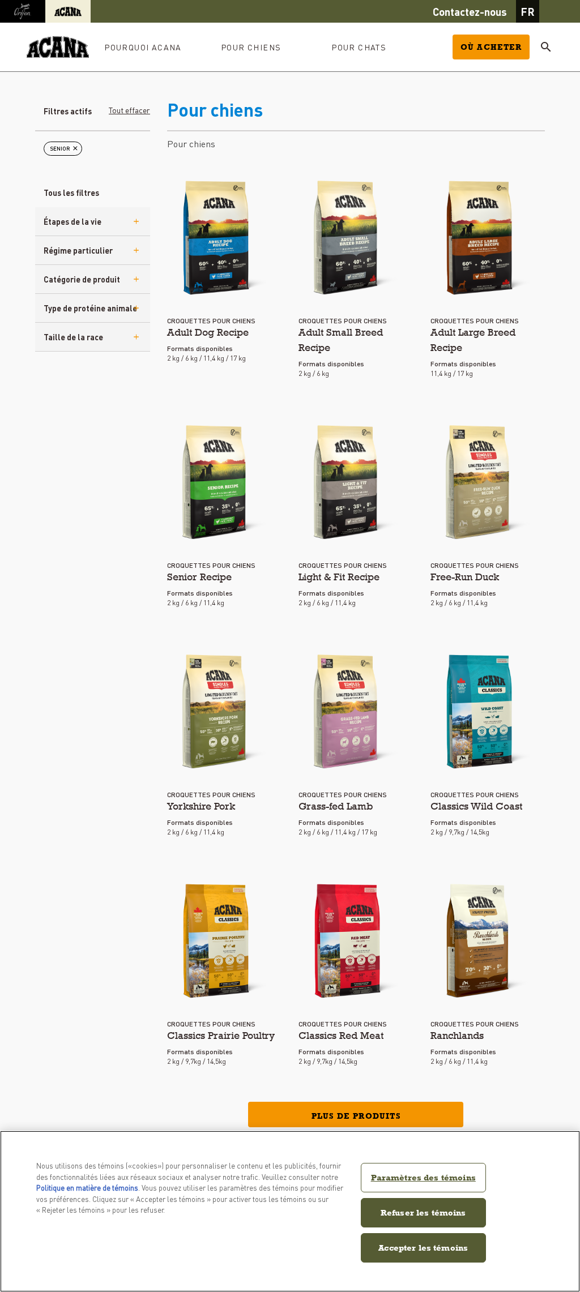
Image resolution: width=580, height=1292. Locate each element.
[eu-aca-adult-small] (348, 237)
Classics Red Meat (340, 1035)
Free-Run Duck (464, 577)
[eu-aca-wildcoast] (480, 711)
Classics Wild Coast (476, 806)
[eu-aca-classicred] (348, 941)
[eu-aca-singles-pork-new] (216, 711)
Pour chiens (191, 143)
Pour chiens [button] (251, 47)
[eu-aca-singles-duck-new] (480, 482)
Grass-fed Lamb (335, 806)
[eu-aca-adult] (216, 237)
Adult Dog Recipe (208, 332)
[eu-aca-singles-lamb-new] (348, 711)
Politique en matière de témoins (87, 1187)
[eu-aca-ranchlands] (480, 941)
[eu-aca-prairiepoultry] (216, 941)
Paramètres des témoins (423, 1177)
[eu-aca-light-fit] (348, 482)
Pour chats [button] (358, 47)
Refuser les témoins (423, 1212)
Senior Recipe (199, 577)
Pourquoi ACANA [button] (143, 47)
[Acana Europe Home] (58, 47)
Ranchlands (457, 1035)
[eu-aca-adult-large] (480, 237)
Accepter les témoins (423, 1247)
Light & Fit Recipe (338, 577)
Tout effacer (129, 110)
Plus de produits (356, 1115)
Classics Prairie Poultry (221, 1035)
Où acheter (491, 47)
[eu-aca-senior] (216, 482)
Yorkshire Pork (201, 806)
